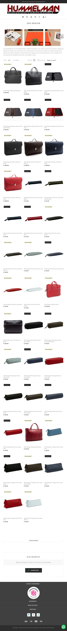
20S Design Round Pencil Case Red (12, 447)
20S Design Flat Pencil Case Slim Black (33, 198)
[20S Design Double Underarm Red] (13, 183)
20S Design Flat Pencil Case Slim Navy (12, 233)
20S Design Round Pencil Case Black (12, 412)
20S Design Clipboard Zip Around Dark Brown (12, 127)
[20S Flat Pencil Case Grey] (33, 254)
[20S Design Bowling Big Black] (13, 76)
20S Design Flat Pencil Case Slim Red (33, 233)
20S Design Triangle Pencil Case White (33, 519)
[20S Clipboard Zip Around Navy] (33, 111)
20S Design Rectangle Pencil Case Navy (32, 376)
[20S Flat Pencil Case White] (33, 290)
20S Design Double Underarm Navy (53, 162)
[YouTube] (38, 614)
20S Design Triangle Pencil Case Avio (53, 447)
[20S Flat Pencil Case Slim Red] (33, 218)
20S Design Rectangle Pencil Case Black (32, 340)
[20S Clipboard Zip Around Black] (54, 76)
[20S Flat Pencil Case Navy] (54, 254)
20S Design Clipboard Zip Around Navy (33, 127)
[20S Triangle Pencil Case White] (33, 503)
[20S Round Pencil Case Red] (13, 432)
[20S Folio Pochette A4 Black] (13, 325)
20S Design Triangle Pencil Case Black (12, 483)
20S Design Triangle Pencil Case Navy (53, 483)
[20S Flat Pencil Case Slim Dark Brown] (54, 183)
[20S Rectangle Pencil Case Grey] (13, 361)
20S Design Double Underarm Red (12, 198)
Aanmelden (35, 570)
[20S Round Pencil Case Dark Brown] (33, 396)
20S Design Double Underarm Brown (32, 162)
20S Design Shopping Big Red (32, 447)
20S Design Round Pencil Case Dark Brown (33, 412)
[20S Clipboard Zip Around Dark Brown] (13, 111)
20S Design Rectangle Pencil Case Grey (11, 376)
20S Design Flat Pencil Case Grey (33, 269)
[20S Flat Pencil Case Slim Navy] (13, 218)
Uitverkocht (48, 64)
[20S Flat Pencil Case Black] (54, 218)
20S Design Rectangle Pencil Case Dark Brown (52, 340)
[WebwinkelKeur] (33, 593)
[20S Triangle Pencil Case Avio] (54, 432)
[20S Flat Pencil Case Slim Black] (33, 183)
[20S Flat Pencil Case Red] (13, 290)
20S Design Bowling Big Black (12, 90)
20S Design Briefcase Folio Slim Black (33, 91)
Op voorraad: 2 (7, 242)
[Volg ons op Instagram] (28, 614)
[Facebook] (33, 614)
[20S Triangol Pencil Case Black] (13, 468)
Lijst (38, 60)
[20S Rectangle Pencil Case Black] (33, 325)
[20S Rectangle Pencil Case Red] (54, 361)
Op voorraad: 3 (7, 278)
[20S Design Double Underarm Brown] (33, 147)
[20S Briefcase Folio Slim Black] (33, 76)
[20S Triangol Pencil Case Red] (13, 503)
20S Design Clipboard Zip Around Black (53, 91)
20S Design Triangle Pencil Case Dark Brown (33, 483)
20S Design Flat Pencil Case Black (52, 233)
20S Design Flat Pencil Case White (32, 305)
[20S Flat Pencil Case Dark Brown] (13, 254)
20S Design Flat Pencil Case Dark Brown (12, 269)
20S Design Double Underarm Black (12, 162)
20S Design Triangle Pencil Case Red (12, 519)
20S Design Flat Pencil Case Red (12, 304)
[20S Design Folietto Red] (54, 290)
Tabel (34, 60)
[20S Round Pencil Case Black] (13, 396)
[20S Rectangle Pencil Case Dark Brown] (54, 325)
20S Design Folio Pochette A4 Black (12, 340)
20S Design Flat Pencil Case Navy (54, 269)
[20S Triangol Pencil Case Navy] (54, 468)
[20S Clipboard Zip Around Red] (54, 111)
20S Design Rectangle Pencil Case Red (52, 376)
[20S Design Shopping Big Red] (33, 432)
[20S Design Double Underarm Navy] (54, 147)
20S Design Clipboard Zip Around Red (53, 127)
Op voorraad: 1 (7, 64)
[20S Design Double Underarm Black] (13, 147)
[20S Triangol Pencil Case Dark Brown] (33, 468)
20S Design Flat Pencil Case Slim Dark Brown (53, 198)
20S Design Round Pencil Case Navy (53, 412)
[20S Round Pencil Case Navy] (54, 396)
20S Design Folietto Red (51, 304)
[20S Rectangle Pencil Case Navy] (33, 361)
